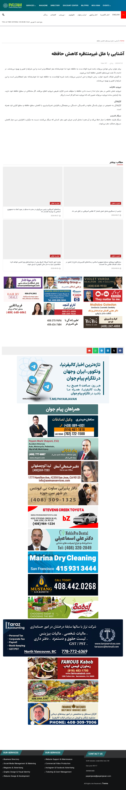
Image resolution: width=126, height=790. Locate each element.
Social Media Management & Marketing (20, 763)
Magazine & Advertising (13, 767)
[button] (120, 350)
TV (123, 15)
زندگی (45, 15)
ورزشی (61, 15)
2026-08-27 (115, 215)
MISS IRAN (96, 5)
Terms (105, 783)
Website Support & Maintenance (59, 759)
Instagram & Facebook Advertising (60, 767)
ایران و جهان (82, 15)
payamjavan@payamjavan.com (98, 776)
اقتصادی (53, 15)
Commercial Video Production (58, 763)
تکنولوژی (72, 15)
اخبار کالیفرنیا (105, 15)
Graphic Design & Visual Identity (17, 772)
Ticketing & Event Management (58, 772)
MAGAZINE (43, 5)
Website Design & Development (17, 776)
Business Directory (11, 759)
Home (122, 41)
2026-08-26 (115, 268)
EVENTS (106, 5)
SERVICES (30, 5)
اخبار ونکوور (93, 15)
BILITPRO (85, 5)
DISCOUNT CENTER (70, 5)
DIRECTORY (55, 5)
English (115, 15)
